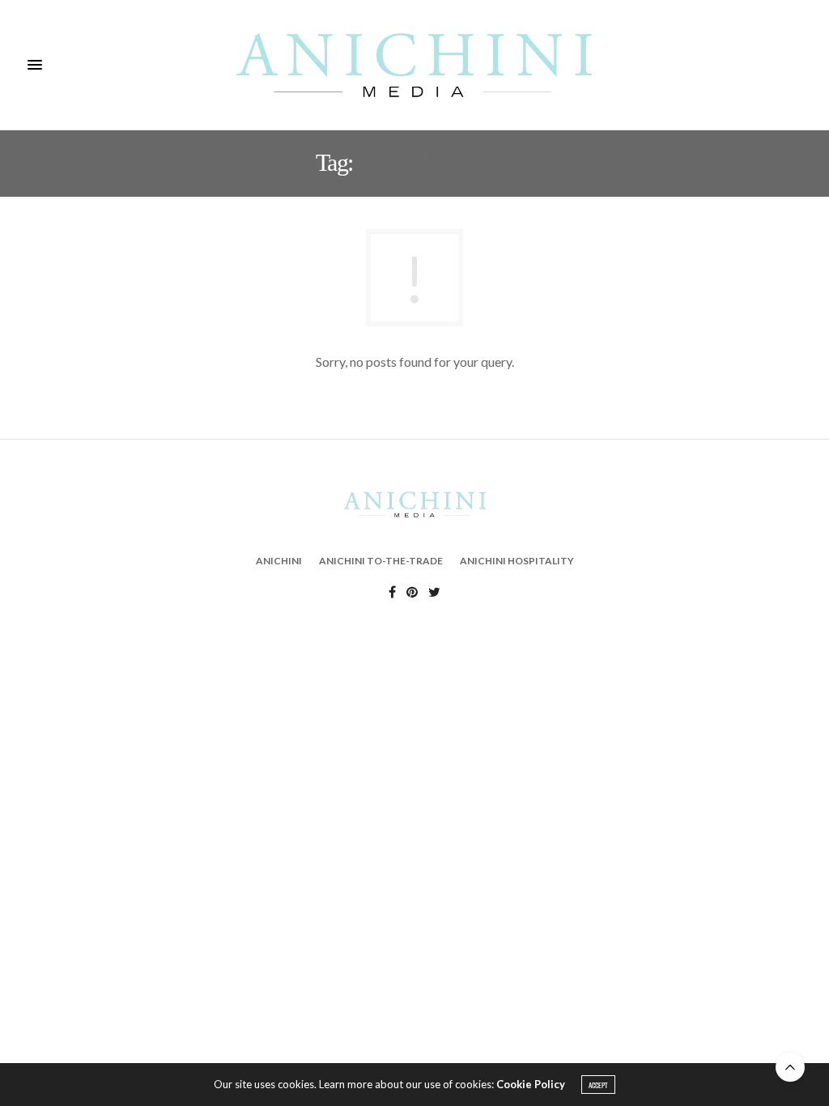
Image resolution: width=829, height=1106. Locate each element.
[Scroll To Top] (790, 1067)
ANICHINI (279, 561)
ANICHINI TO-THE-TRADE (381, 561)
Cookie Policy (530, 1084)
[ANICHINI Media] (414, 64)
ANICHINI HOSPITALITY (517, 561)
